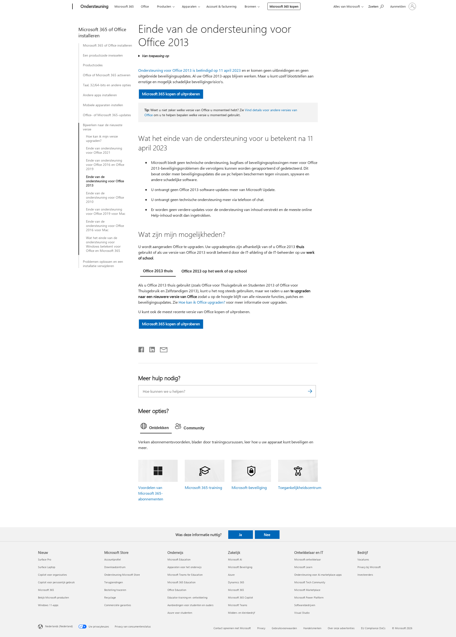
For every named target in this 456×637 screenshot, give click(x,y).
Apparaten (189, 6)
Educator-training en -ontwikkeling (187, 597)
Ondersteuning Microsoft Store (122, 574)
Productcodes (93, 65)
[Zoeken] (310, 391)
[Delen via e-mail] (161, 348)
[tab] (158, 272)
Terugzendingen (113, 582)
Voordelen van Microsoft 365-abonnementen (150, 493)
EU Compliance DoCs (373, 628)
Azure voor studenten (179, 612)
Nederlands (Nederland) (59, 626)
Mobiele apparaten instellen (103, 105)
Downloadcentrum (114, 567)
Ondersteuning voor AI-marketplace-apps (318, 574)
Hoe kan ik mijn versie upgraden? (102, 138)
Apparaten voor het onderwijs (184, 567)
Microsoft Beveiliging (240, 567)
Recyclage (110, 597)
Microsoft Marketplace (307, 590)
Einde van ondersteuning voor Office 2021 (104, 150)
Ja (240, 534)
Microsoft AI (235, 559)
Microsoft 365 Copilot (240, 597)
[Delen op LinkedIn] (150, 348)
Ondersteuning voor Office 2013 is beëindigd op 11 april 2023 (189, 70)
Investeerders (365, 574)
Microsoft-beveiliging (249, 487)
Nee (267, 534)
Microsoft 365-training (203, 487)
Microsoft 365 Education (181, 582)
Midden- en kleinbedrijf (241, 612)
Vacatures (363, 559)
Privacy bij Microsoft (369, 567)
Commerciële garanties (117, 605)
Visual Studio (301, 612)
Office (145, 6)
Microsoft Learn (303, 567)
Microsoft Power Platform (308, 597)
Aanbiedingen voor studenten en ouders (190, 605)
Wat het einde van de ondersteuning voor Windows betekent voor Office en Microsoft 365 (103, 244)
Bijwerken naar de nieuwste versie (102, 127)
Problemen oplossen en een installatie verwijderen (103, 263)
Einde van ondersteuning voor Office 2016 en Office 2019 (105, 164)
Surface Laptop (46, 567)
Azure (231, 574)
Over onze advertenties (341, 628)
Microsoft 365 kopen (284, 6)
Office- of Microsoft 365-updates (107, 115)
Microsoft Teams (237, 605)
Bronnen (250, 6)
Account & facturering (221, 6)
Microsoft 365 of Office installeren (107, 45)
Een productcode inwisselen (103, 55)
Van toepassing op (155, 55)
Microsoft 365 (124, 6)
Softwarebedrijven (304, 605)
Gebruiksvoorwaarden (284, 628)
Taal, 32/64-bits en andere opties (107, 85)
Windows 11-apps (48, 605)
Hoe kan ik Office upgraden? (202, 302)
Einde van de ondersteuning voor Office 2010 (105, 197)
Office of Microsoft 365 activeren (106, 75)
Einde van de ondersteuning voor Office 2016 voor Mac (105, 225)
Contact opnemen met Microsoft (232, 628)
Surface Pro (44, 559)
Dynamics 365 (236, 582)
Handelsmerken (312, 628)
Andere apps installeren (100, 95)
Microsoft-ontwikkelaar (307, 559)
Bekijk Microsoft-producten (53, 597)
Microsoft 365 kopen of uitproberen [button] (171, 93)
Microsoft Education (178, 559)
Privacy (261, 628)
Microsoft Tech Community (309, 582)
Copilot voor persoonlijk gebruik (56, 582)
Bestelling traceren (115, 590)
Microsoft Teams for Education (185, 574)
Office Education (176, 590)
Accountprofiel (112, 559)
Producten (164, 6)
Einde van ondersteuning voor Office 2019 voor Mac (105, 211)
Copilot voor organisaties (52, 574)
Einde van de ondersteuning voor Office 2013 (105, 181)
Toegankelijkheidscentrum (299, 487)
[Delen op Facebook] (141, 348)
